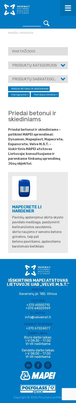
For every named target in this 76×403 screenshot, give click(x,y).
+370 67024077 (38, 328)
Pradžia (13, 32)
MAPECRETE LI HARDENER (27, 209)
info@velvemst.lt (38, 317)
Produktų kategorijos (34, 65)
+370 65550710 (38, 305)
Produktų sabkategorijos (38, 79)
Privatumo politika (50, 397)
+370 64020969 (38, 308)
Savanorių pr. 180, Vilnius (38, 294)
